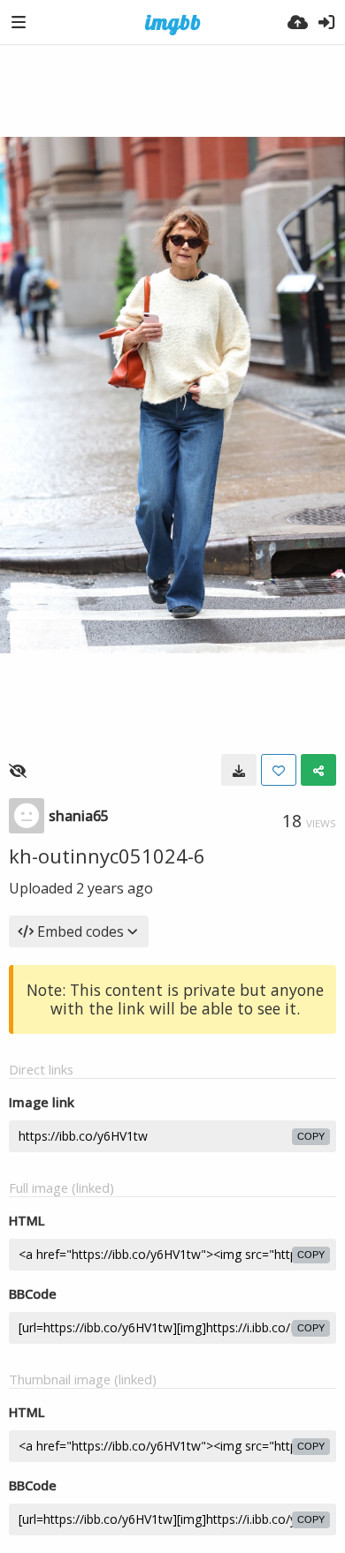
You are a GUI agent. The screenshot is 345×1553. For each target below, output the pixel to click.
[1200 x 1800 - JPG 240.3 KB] (239, 770)
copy (311, 1136)
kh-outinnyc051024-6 (107, 855)
